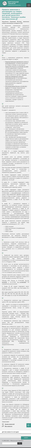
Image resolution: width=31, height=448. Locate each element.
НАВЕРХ (26, 437)
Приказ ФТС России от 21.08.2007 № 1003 (16, 66)
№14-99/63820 (21, 282)
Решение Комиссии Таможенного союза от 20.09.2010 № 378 (16, 76)
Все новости (8, 426)
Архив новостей (9, 424)
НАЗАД (28, 425)
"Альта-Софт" (5, 421)
